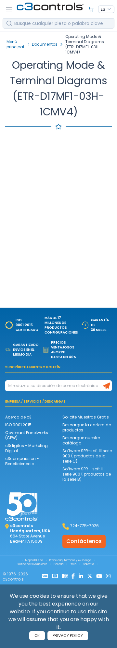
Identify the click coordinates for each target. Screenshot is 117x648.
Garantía (88, 564)
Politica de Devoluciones (32, 564)
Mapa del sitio (34, 560)
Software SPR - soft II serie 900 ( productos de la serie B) (86, 474)
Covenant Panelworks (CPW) (26, 435)
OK (37, 635)
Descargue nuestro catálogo (81, 440)
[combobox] (106, 9)
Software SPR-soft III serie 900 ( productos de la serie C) (87, 456)
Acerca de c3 (18, 417)
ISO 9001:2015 (18, 425)
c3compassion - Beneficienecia (22, 461)
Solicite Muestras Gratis (85, 417)
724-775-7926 (84, 525)
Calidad (58, 564)
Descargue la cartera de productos (86, 427)
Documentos (45, 44)
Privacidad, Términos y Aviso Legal (70, 560)
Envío (73, 564)
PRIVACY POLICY (68, 635)
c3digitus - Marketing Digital (26, 448)
